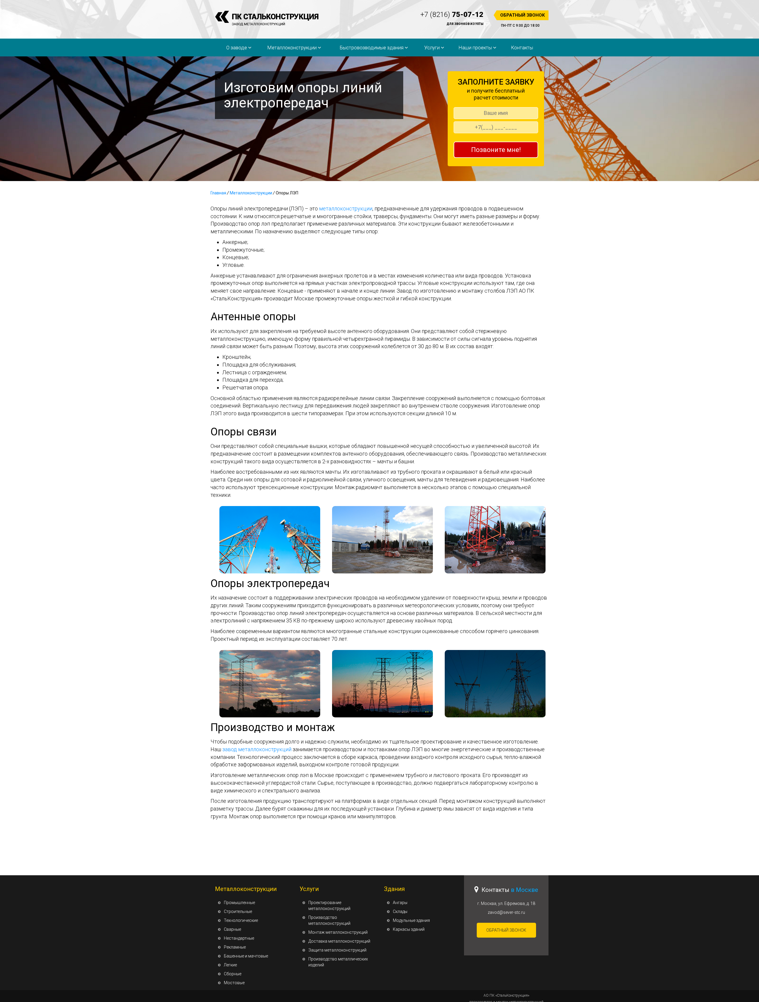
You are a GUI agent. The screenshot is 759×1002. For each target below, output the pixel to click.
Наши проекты (475, 47)
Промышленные (239, 902)
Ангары (400, 902)
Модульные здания (411, 920)
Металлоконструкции (292, 47)
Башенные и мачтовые (246, 956)
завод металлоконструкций (256, 749)
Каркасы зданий (409, 929)
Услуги (432, 47)
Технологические (241, 920)
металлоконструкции (345, 208)
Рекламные (235, 947)
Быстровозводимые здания (372, 47)
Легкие (230, 965)
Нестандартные (239, 938)
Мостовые (234, 982)
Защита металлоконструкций (337, 950)
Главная (218, 193)
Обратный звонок (522, 15)
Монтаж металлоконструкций (338, 932)
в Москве (524, 889)
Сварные (232, 929)
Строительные (238, 911)
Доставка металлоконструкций (339, 941)
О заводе (237, 47)
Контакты (522, 47)
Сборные (232, 973)
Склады (400, 911)
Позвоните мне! (496, 149)
